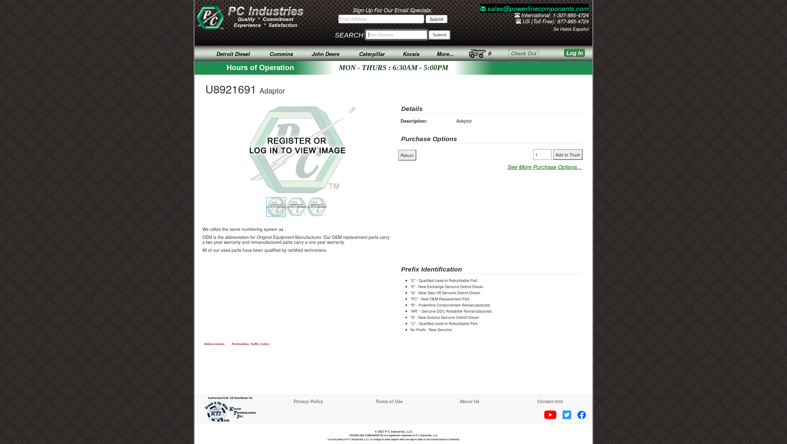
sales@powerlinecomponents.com (537, 8)
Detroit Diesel (233, 53)
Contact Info (550, 401)
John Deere (325, 53)
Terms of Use (389, 401)
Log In (574, 53)
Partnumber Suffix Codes (251, 344)
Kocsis (411, 53)
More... (445, 53)
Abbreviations (214, 344)
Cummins (281, 53)
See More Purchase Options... (545, 167)
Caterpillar (372, 53)
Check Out (523, 53)
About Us (469, 401)
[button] (352, 110)
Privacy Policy (308, 401)
